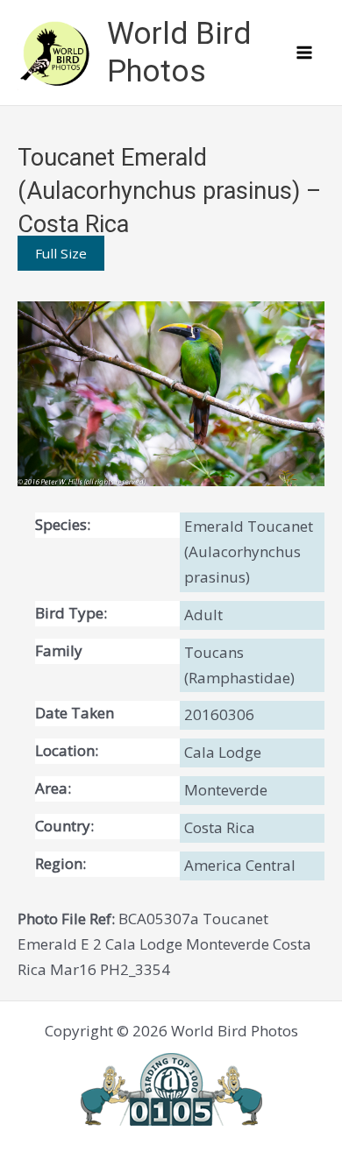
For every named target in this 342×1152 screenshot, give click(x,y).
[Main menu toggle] (305, 52)
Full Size (61, 253)
